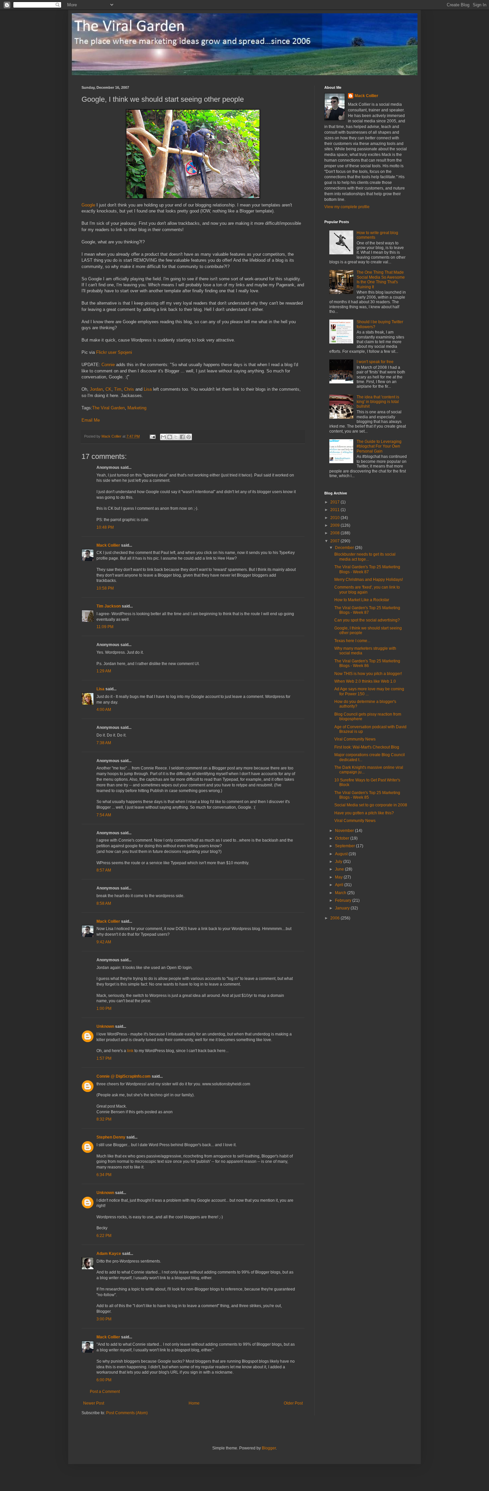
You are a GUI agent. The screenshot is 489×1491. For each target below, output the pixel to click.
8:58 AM (103, 903)
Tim (117, 389)
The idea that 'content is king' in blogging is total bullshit (378, 402)
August (342, 854)
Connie (108, 364)
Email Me (91, 420)
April (339, 884)
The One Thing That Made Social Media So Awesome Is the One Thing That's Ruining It (381, 279)
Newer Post (93, 1403)
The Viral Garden (108, 407)
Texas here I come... (352, 640)
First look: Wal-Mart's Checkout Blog (366, 747)
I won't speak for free (375, 361)
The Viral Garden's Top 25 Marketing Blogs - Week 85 (367, 795)
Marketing (136, 407)
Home (194, 1403)
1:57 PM (103, 1058)
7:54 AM (103, 815)
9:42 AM (103, 942)
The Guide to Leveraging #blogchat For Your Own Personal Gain (379, 446)
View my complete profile (347, 206)
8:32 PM (103, 1119)
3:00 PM (103, 1319)
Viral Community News (355, 739)
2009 (335, 525)
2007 (335, 541)
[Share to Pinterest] (188, 437)
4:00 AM (103, 709)
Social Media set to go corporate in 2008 (370, 805)
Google (88, 205)
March (341, 892)
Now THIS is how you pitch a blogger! (368, 673)
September (345, 846)
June (340, 869)
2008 (335, 533)
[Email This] (163, 437)
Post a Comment (105, 1391)
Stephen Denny (110, 1137)
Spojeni (125, 352)
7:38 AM (103, 743)
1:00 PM (103, 1008)
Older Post (293, 1403)
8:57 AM (103, 870)
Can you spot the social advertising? (367, 620)
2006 (335, 918)
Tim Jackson (108, 606)
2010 (335, 517)
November (345, 830)
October (342, 838)
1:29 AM (103, 671)
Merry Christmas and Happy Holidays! (368, 579)
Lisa (148, 389)
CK (108, 389)
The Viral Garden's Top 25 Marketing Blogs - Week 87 (367, 569)
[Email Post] (152, 436)
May (339, 877)
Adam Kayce (108, 1253)
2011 (335, 509)
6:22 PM (103, 1235)
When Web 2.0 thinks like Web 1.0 (365, 681)
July (339, 861)
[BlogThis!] (169, 437)
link (130, 1050)
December (345, 547)
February (343, 900)
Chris (129, 389)
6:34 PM (103, 1174)
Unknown (105, 1026)
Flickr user (106, 352)
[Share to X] (176, 437)
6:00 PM (103, 1380)
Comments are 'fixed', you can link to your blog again (367, 589)
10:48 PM (105, 527)
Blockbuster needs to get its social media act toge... (365, 556)
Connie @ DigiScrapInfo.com (123, 1076)
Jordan (96, 389)
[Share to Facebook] (182, 437)
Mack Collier (108, 545)
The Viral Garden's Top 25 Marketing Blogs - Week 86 (367, 663)
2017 (335, 502)
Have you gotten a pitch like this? (364, 813)
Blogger (269, 1448)
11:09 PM (104, 626)
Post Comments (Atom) (127, 1413)
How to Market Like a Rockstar (361, 600)
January (343, 908)
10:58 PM (105, 588)
